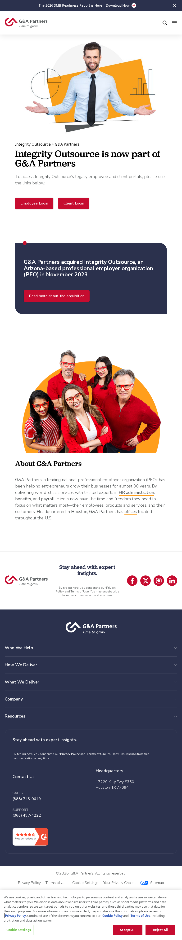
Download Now (118, 5)
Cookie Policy (112, 916)
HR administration (136, 492)
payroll (48, 499)
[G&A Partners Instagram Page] (159, 580)
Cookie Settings (18, 930)
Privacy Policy (70, 754)
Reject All (160, 930)
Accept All (127, 930)
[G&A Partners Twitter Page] (145, 580)
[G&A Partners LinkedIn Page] (172, 580)
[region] (91, 915)
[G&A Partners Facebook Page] (132, 580)
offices (130, 511)
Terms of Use (80, 591)
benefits (23, 499)
